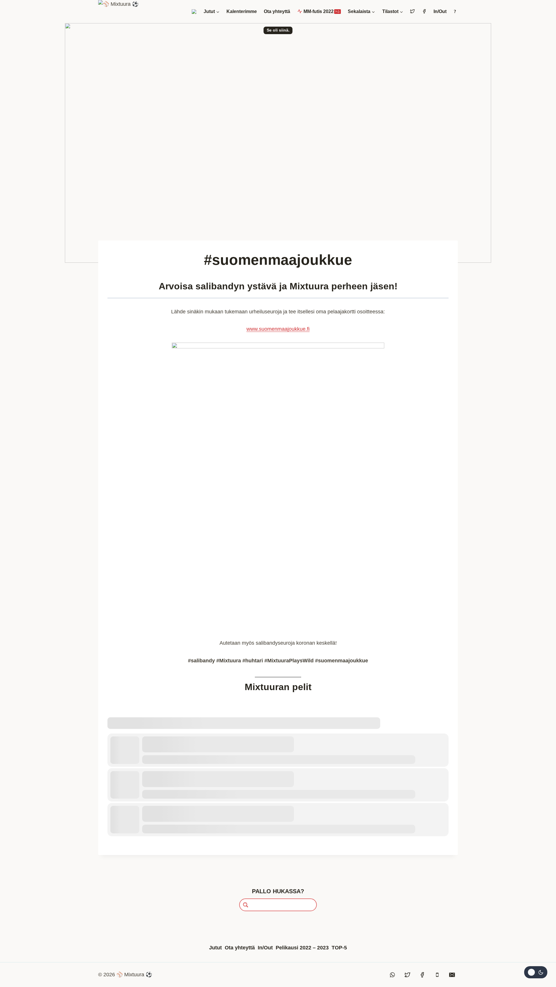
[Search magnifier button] (246, 905)
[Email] (452, 975)
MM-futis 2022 (320, 11)
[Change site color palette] (535, 972)
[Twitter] (407, 975)
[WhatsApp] (392, 975)
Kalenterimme (241, 11)
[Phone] (437, 975)
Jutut (215, 948)
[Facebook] (422, 975)
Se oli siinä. (278, 30)
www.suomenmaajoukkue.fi (278, 329)
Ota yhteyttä (277, 11)
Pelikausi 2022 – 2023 (302, 948)
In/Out (440, 11)
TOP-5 (339, 948)
